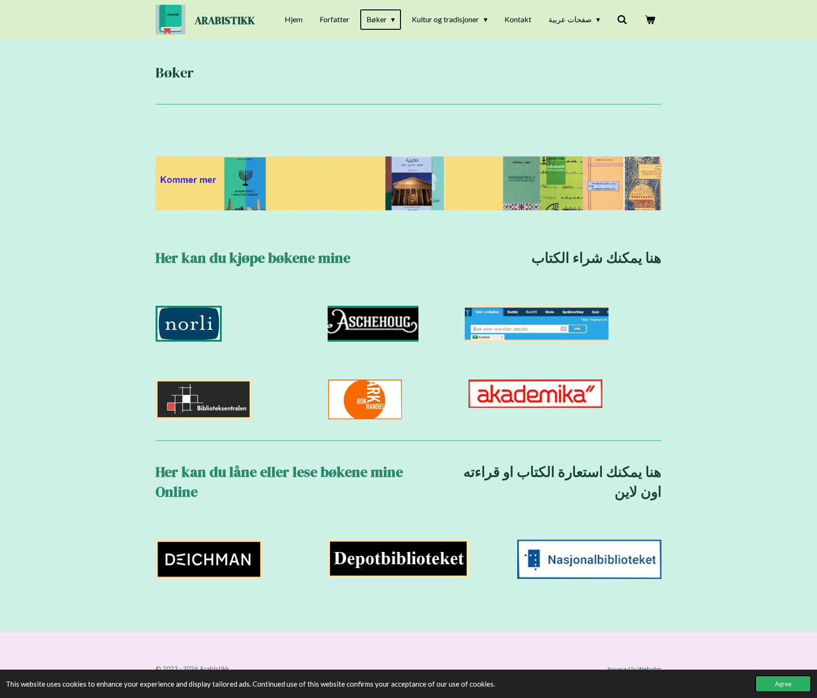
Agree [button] (783, 684)
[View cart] (650, 19)
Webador (649, 668)
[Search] (622, 19)
